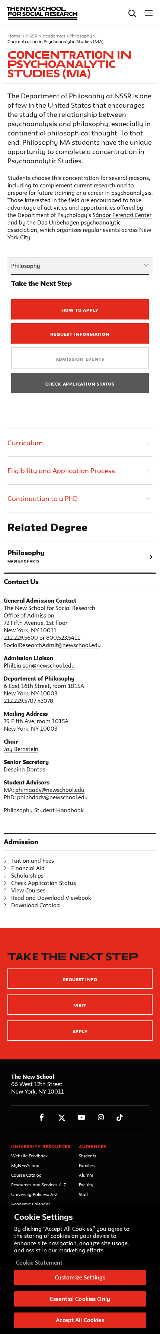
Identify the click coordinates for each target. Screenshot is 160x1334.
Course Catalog (26, 1175)
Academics (53, 35)
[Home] (38, 13)
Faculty (86, 1184)
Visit (80, 1005)
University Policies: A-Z (34, 1194)
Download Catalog (35, 905)
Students (87, 1155)
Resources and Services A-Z (38, 1184)
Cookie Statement (39, 1262)
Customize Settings (80, 1277)
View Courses (28, 890)
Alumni (86, 1175)
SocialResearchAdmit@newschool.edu (52, 645)
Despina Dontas (24, 769)
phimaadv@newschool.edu (49, 790)
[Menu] (149, 13)
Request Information (79, 334)
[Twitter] (61, 1117)
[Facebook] (42, 1117)
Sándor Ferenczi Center (122, 215)
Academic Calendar (30, 1204)
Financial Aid (28, 868)
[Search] (132, 13)
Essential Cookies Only (80, 1299)
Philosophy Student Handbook (44, 810)
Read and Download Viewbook (51, 898)
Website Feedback (29, 1155)
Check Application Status (80, 383)
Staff (83, 1194)
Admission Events (80, 359)
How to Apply (80, 310)
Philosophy (80, 35)
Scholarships (27, 875)
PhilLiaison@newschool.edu (39, 665)
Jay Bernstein (21, 749)
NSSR (32, 35)
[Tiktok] (119, 1117)
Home (14, 35)
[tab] (80, 442)
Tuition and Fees (32, 861)
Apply (80, 1031)
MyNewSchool (26, 1165)
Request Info (80, 979)
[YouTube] (81, 1117)
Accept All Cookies (80, 1320)
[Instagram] (101, 1117)
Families (87, 1165)
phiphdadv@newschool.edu (52, 797)
